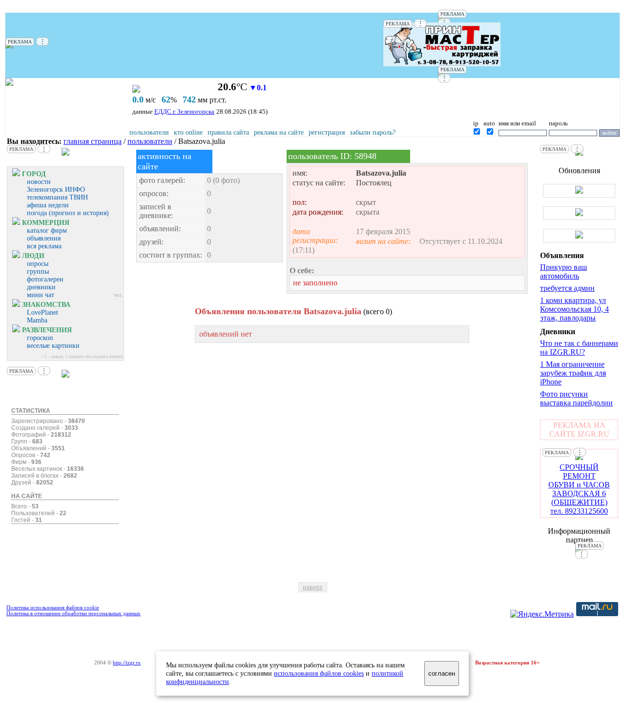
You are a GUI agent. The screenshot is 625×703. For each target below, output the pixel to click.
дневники (41, 287)
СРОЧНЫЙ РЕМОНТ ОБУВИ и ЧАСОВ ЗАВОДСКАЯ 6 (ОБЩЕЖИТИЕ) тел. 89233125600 (579, 489)
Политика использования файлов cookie (52, 607)
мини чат (40, 295)
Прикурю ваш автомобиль (563, 271)
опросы (37, 263)
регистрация (327, 132)
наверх (313, 587)
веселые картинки (53, 345)
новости (39, 181)
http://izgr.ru (127, 662)
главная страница (92, 141)
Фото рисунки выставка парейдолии (576, 398)
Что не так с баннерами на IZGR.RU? (579, 347)
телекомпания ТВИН (57, 197)
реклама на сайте (279, 132)
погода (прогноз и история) (68, 213)
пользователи (149, 132)
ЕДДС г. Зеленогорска (184, 111)
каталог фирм (47, 230)
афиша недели (48, 205)
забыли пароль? (373, 132)
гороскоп (40, 337)
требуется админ (567, 288)
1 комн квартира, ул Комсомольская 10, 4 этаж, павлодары (574, 309)
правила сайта (228, 132)
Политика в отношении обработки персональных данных (73, 613)
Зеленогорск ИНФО (56, 189)
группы (38, 271)
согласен (441, 673)
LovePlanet (42, 312)
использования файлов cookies (319, 673)
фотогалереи (45, 279)
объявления (44, 238)
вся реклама (44, 246)
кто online (188, 132)
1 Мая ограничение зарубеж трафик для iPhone (573, 373)
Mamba (37, 320)
